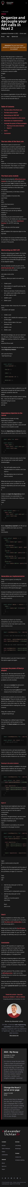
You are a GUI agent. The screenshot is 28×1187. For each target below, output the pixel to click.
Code (11, 1183)
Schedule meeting (19, 1160)
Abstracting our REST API (11, 115)
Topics (3, 1169)
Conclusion (7, 133)
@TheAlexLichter (8, 973)
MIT (19, 1183)
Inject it (9, 128)
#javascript (15, 36)
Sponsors (4, 1166)
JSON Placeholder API (7, 268)
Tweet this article (11, 994)
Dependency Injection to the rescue (14, 118)
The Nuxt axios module (11, 112)
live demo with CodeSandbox (13, 922)
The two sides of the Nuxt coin (13, 110)
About (3, 1163)
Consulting (18, 1145)
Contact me (18, 1157)
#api (8, 36)
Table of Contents (7, 107)
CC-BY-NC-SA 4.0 (5, 1183)
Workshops (18, 1148)
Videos (3, 1151)
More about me (14, 1035)
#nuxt (2, 36)
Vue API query (21, 928)
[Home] (7, 3)
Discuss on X (9, 997)
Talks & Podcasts (6, 1148)
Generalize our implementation (13, 120)
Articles (4, 1145)
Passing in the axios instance (15, 126)
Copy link (19, 994)
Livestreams (5, 1154)
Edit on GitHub (20, 997)
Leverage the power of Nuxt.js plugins (15, 123)
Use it (5, 130)
